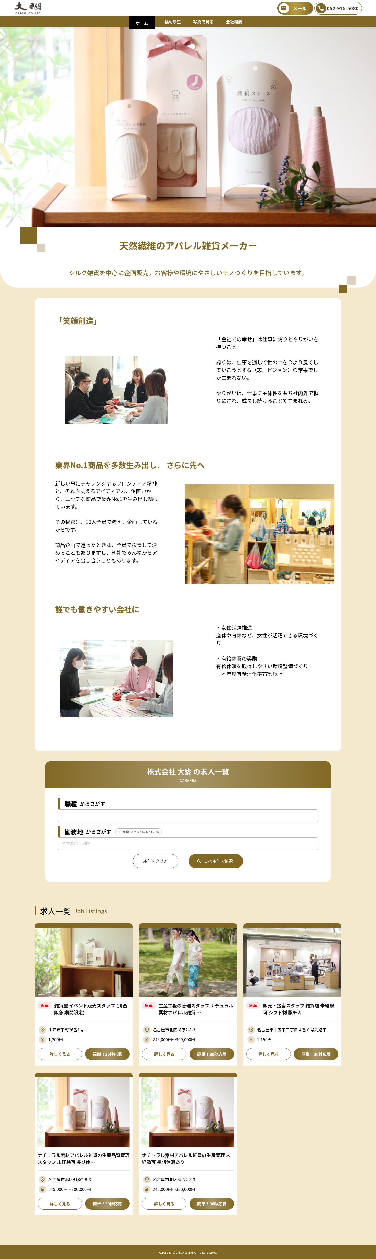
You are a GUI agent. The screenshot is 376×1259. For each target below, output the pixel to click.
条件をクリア (155, 861)
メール (300, 8)
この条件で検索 (218, 861)
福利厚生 (172, 21)
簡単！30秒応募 (107, 1054)
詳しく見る (60, 1054)
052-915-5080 (343, 8)
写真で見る (203, 21)
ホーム (142, 23)
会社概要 (234, 21)
